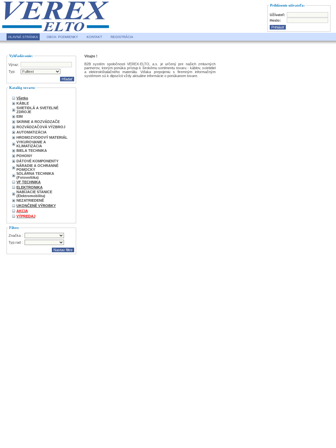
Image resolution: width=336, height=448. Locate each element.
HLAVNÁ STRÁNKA (23, 37)
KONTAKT (94, 37)
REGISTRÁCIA (122, 37)
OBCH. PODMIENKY (62, 37)
